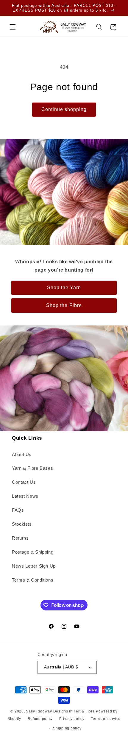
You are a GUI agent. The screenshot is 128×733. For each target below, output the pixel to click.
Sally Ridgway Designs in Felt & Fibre (60, 711)
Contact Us (24, 482)
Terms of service (106, 719)
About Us (22, 454)
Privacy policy (72, 719)
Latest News (25, 496)
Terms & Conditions (32, 580)
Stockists (22, 524)
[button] (12, 27)
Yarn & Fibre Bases (32, 468)
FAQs (18, 510)
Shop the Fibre (64, 305)
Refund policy (40, 719)
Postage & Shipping (32, 552)
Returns (20, 538)
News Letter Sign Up (34, 566)
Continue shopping (64, 109)
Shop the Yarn (64, 287)
